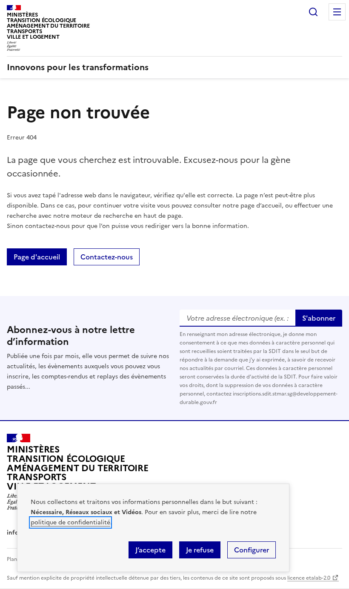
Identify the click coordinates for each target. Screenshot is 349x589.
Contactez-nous (106, 257)
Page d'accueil (37, 257)
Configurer (251, 550)
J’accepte (150, 550)
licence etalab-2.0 (308, 578)
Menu (337, 11)
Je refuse (200, 550)
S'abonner (318, 318)
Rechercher (313, 11)
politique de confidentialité (70, 522)
